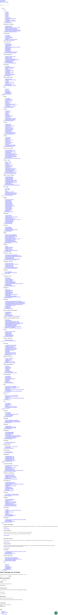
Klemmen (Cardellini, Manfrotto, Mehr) (11, 406)
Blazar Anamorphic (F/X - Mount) (10, 150)
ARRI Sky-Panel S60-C (8, 217)
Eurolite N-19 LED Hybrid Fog (10, 468)
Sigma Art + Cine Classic (9, 100)
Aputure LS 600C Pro (8, 209)
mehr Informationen (6, 528)
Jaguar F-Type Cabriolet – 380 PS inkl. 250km (12, 558)
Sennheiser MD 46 (8, 295)
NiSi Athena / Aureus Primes (9, 129)
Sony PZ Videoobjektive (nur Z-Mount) (11, 170)
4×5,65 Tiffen (7, 188)
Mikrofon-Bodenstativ (8, 320)
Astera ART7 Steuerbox (8, 228)
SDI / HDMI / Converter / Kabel (10, 74)
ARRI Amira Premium (8, 44)
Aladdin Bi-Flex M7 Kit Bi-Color (10, 218)
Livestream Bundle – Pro (9, 451)
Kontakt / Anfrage (4, 613)
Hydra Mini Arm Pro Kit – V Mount (10, 347)
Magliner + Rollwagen (8, 404)
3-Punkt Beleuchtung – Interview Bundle (11, 446)
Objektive (3, 94)
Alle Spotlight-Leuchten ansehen (8, 211)
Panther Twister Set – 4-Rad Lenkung (10, 386)
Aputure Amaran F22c (8, 216)
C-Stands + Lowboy (8, 359)
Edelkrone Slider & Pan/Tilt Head (10, 378)
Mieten (3, 522)
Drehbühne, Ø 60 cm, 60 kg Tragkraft (10, 477)
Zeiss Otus (6, 113)
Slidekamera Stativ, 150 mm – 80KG (10, 354)
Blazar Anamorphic (8, 102)
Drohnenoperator (7, 93)
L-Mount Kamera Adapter (9, 178)
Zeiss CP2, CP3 (7, 112)
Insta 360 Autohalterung (8, 61)
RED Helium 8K (7, 48)
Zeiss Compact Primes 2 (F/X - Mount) (11, 155)
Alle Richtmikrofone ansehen (8, 297)
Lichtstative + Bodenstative (9, 358)
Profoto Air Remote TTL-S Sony (10, 237)
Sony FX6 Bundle (8, 413)
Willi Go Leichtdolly (8, 390)
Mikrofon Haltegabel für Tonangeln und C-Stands (12, 323)
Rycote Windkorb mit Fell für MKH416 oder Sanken (13, 296)
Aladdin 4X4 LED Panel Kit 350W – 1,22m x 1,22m (13, 219)
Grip (2, 341)
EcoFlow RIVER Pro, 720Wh (9, 257)
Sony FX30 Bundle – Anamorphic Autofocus (11, 414)
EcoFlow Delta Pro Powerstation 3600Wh (11, 254)
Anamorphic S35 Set (8, 426)
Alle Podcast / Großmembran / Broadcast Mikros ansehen (12, 316)
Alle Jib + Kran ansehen (7, 399)
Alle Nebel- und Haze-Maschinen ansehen (10, 471)
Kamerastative (7, 66)
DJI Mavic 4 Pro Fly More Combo (10, 58)
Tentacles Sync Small (8, 333)
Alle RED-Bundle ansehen (7, 428)
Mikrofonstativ (7, 319)
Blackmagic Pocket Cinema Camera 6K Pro (11, 29)
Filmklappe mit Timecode (9, 334)
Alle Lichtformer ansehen (7, 251)
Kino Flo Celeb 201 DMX (9, 220)
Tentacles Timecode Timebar (9, 335)
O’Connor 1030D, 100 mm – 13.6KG (10, 345)
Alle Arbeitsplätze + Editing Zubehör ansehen (10, 505)
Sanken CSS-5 (7, 289)
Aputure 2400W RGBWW (9, 204)
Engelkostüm (7, 489)
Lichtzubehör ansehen (7, 273)
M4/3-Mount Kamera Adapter (9, 184)
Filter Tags (6, 512)
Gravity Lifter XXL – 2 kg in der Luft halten (11, 494)
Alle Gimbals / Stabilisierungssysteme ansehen (10, 372)
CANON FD (7, 111)
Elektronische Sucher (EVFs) (9, 82)
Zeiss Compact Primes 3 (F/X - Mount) (11, 156)
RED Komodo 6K (8, 49)
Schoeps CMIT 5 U (8, 291)
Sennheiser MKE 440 (8, 293)
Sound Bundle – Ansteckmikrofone (10, 442)
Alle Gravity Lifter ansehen (7, 495)
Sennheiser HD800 (8, 284)
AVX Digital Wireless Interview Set (10, 305)
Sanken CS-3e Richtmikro (9, 290)
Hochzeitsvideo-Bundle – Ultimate (10, 460)
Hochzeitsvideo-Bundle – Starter (10, 458)
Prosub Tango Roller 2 (8, 377)
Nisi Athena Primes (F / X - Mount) (10, 153)
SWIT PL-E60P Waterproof (9, 221)
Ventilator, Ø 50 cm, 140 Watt (9, 475)
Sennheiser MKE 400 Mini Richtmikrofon (11, 294)
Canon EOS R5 (7, 36)
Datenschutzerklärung (5, 612)
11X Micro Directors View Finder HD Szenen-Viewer (13, 510)
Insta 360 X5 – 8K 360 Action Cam (10, 56)
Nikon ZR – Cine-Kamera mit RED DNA (11, 39)
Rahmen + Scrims (8, 248)
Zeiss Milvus (7, 114)
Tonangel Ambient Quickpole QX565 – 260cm (12, 321)
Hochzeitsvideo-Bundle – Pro (9, 459)
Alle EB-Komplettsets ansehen (8, 438)
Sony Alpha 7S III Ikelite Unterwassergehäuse (12, 59)
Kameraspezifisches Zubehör (9, 70)
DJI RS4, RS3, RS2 (8, 367)
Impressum (3, 611)
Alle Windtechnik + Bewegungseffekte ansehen (10, 478)
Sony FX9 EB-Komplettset (9, 433)
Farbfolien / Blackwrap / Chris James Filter (11, 250)
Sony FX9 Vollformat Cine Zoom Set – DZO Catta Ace (13, 436)
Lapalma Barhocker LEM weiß (9, 482)
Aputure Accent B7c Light (9, 263)
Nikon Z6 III (7, 38)
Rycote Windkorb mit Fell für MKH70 (10, 325)
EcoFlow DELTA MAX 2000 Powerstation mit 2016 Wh (13, 256)
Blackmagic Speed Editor (9, 500)
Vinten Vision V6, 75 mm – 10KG (10, 353)
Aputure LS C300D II (8, 203)
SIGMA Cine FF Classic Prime (9, 125)
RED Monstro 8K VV (8, 47)
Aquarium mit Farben (8, 487)
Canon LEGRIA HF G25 (9, 37)
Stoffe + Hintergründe (8, 271)
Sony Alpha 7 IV (7, 21)
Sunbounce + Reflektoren (9, 249)
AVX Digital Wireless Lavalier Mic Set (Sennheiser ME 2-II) (14, 304)
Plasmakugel (7, 486)
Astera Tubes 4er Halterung (9, 230)
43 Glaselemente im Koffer (9, 488)
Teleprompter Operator (8, 92)
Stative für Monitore (8, 84)
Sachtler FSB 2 (7, 351)
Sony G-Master (7, 98)
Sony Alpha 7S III (8, 17)
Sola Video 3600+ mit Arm (9, 265)
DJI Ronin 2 (7, 366)
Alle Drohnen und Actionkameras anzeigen (10, 62)
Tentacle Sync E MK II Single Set (10, 331)
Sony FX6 (6, 14)
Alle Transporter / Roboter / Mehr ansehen (10, 560)
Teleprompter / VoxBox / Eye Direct (10, 79)
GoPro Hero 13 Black (8, 57)
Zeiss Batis (7, 101)
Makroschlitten (7, 380)
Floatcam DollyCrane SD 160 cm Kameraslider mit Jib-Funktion (14, 389)
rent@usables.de (2, 1)
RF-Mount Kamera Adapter (9, 177)
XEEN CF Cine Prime (8, 131)
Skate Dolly (7, 381)
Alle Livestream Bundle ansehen (8, 452)
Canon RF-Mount (8, 138)
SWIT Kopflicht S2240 (8, 222)
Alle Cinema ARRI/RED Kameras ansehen (10, 52)
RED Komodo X (7, 50)
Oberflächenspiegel (8, 484)
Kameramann (7, 564)
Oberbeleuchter (7, 90)
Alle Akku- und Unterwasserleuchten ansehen (10, 268)
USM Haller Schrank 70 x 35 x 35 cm (10, 483)
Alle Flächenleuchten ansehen (8, 223)
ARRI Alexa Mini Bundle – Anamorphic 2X (11, 420)
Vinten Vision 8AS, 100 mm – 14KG (10, 352)
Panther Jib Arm (7, 388)
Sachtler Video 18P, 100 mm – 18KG (10, 349)
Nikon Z (6, 162)
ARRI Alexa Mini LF (8, 45)
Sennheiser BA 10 (8, 307)
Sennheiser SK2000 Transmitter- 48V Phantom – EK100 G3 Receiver (15, 303)
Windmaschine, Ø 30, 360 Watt (9, 474)
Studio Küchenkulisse (8, 520)
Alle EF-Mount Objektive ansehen (9, 120)
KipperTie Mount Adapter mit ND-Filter (11, 182)
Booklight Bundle (8, 447)
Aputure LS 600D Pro (8, 202)
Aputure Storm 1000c (8, 206)
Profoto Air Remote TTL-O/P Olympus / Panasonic (12, 238)
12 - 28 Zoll (7, 81)
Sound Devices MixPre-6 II (9, 280)
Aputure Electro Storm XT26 (9, 199)
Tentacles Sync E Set (8, 332)
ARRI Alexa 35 (7, 46)
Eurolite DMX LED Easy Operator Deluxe (11, 229)
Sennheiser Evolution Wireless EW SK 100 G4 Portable (13, 301)
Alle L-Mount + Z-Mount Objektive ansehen (10, 173)
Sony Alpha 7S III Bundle (9, 415)
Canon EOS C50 (7, 35)
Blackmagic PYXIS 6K (8, 26)
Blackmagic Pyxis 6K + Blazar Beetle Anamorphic (12, 27)
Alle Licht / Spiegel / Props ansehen (9, 490)
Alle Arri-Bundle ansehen (7, 422)
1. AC (6, 89)
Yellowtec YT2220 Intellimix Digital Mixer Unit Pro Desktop (14, 283)
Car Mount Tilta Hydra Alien (9, 346)
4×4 (6, 190)
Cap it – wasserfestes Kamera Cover (10, 515)
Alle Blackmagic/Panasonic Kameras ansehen (10, 31)
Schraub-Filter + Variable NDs (9, 191)
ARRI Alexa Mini (8, 43)
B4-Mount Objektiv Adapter (9, 181)
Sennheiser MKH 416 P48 (9, 292)
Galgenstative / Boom (8, 360)
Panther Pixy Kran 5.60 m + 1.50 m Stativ (11, 396)
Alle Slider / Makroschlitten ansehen (9, 382)
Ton (2, 274)
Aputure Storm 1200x (8, 200)
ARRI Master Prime (8, 124)
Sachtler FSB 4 (7, 350)
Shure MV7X (7, 313)
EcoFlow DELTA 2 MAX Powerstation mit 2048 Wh (13, 255)
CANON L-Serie (7, 110)
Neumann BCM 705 (8, 312)
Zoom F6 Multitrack (8, 278)
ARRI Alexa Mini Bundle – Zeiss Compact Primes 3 (13, 421)
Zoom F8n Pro (7, 277)
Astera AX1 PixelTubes (8, 227)
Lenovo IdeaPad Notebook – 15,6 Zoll (11, 504)
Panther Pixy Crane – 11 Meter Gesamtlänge (11, 395)
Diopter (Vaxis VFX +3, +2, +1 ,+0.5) (10, 192)
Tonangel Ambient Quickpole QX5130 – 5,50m (12, 322)
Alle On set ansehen (6, 408)
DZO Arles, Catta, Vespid (9, 115)
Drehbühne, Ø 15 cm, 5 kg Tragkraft (10, 476)
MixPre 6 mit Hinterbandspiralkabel (10, 281)
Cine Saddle (7, 369)
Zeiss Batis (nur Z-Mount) (9, 171)
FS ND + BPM (7, 189)
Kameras (3, 8)
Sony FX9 (6, 15)
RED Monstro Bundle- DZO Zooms (10, 427)
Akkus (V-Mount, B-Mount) (9, 72)
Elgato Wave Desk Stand (9, 315)
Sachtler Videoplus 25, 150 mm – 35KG (11, 348)
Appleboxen (7, 405)
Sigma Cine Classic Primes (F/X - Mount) (11, 154)
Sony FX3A (7, 12)
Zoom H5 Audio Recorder (9, 279)
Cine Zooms (7, 103)
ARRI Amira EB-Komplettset (9, 432)
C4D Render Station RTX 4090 (10, 499)
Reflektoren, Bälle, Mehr (9, 247)
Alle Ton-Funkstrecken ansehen (8, 308)
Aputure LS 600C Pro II (8, 208)
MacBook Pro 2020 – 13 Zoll (9, 503)
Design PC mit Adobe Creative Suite (10, 502)
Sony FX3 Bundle (8, 412)
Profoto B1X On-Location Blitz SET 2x (11, 234)
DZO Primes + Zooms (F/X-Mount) (10, 151)
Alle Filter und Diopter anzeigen (8, 195)
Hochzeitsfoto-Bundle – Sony (9, 456)
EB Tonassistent (7, 91)
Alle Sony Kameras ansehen (8, 22)
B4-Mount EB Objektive (9, 157)
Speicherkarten (7, 71)
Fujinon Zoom (7, 105)
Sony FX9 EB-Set (8, 434)
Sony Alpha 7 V (7, 19)
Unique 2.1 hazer (7, 466)
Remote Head (7, 370)
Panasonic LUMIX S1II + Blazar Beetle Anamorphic (13, 30)
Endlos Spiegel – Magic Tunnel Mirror (10, 485)
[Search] (0, 4)
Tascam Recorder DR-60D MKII (10, 282)
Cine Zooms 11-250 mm (8, 127)
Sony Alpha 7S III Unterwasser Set (10, 18)
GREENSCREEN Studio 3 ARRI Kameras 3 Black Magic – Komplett (15, 519)
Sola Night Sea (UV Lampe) (9, 266)
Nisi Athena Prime (8, 141)
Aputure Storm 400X (8, 207)
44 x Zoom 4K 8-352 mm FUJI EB (10, 106)
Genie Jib (6, 398)
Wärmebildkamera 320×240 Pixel (10, 60)
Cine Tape (6, 68)
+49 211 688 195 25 (3, 0)
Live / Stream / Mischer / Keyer (9, 83)
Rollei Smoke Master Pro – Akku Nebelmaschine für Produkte (14, 470)
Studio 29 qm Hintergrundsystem (10, 521)
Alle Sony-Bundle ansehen (7, 416)
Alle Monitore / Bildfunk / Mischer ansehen (10, 85)
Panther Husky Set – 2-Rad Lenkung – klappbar (12, 387)
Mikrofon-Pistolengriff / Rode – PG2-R (11, 324)
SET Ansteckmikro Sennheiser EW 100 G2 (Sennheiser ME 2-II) (14, 302)
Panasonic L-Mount (8, 163)
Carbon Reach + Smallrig (9, 371)
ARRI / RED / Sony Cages (9, 73)
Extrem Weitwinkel (8, 152)
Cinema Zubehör (7, 69)
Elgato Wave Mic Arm (8, 314)
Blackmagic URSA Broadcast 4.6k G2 (11, 28)
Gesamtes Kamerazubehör (7, 75)
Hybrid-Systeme (7, 379)
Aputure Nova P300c (8, 215)
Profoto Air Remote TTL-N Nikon (10, 239)
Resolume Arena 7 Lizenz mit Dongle (10, 501)
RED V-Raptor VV (8, 51)
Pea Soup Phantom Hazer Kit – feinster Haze (11, 465)
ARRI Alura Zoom (8, 137)
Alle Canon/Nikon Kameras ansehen (9, 40)
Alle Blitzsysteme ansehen (7, 242)
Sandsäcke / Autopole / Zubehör (10, 361)
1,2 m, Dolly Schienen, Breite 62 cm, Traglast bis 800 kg (13, 391)
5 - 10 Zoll (6, 80)
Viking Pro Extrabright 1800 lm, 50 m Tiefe (11, 267)
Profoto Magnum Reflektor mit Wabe (10, 241)
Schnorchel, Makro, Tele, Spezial (10, 104)
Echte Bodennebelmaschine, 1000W (10, 467)
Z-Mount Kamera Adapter (9, 179)
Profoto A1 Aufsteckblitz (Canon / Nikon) (11, 236)
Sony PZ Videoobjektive (9, 99)
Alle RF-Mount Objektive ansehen (9, 146)
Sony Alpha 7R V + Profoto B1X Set (10, 20)
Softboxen (6, 246)
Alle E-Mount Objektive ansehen (8, 107)
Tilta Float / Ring (7, 368)
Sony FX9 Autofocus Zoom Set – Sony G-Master (12, 435)
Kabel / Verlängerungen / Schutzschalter (11, 272)
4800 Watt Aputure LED (9, 205)
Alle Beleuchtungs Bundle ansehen (9, 448)
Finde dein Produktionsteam (8, 569)
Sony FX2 (6, 16)
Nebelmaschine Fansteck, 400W (10, 469)
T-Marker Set (7, 513)
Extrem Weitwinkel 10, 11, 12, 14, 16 (10, 118)
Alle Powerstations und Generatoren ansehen (10, 259)
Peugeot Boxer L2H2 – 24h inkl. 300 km (11, 557)
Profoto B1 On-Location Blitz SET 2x (11, 235)
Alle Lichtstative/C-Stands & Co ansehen (9, 362)
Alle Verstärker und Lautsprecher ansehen (10, 340)
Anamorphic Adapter (8, 183)
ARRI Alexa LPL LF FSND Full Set (10, 194)
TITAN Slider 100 (8, 376)
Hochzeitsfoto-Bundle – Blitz (9, 457)
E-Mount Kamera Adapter (9, 176)
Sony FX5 (6, 13)
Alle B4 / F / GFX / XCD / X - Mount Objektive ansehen (12, 158)
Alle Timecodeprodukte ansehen (8, 336)
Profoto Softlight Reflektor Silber (10, 240)
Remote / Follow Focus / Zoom (9, 67)
